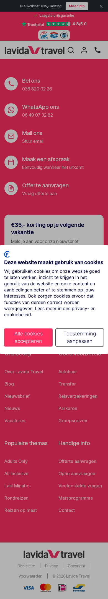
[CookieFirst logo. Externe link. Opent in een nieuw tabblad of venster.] (7, 254)
